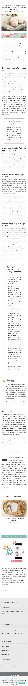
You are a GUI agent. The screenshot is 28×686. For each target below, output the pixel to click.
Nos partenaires (5, 617)
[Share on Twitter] (12, 452)
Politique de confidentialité (8, 667)
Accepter (22, 682)
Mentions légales (5, 659)
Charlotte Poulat (12, 11)
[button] (2, 511)
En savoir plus (14, 684)
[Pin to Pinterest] (14, 452)
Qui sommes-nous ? (6, 607)
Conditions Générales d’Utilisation (9, 663)
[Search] (26, 2)
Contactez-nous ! (5, 647)
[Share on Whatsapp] (17, 452)
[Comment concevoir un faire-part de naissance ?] (14, 508)
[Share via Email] (18, 452)
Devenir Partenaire (5, 650)
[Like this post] (9, 452)
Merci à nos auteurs (6, 621)
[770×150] (14, 34)
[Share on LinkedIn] (15, 452)
